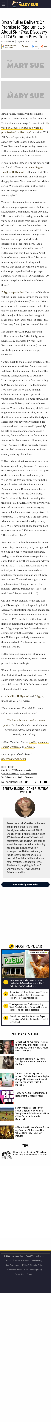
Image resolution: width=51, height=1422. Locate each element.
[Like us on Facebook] (31, 783)
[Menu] (3, 4)
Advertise (40, 1256)
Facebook (43, 741)
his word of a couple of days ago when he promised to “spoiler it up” (25, 127)
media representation (28, 773)
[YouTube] (45, 783)
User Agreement (12, 1265)
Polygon (38, 696)
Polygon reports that (12, 292)
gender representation (10, 773)
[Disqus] (25, 1202)
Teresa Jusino (9, 41)
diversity (27, 770)
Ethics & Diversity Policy (32, 1265)
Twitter (33, 741)
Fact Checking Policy (33, 1270)
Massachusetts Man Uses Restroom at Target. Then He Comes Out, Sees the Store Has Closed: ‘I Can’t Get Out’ (29, 1019)
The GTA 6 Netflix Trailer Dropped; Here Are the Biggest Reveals (31, 1094)
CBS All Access (17, 770)
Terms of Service (22, 1260)
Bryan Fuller (6, 770)
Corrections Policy (13, 1270)
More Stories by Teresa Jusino (25, 884)
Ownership (19, 1274)
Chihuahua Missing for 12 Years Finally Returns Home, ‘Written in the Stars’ (31, 1061)
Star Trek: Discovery (25, 777)
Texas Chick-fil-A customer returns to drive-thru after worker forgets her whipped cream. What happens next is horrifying (31, 1046)
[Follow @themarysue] (26, 783)
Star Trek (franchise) (8, 777)
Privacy (9, 1260)
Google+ (29, 746)
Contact (30, 1274)
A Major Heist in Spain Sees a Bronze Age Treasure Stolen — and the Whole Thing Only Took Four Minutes (32, 1131)
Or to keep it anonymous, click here (30, 1155)
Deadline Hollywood (17, 696)
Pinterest (15, 746)
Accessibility (37, 1260)
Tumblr (5, 746)
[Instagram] (36, 783)
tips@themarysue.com (13, 758)
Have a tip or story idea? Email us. (29, 1152)
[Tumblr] (40, 783)
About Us (30, 1256)
